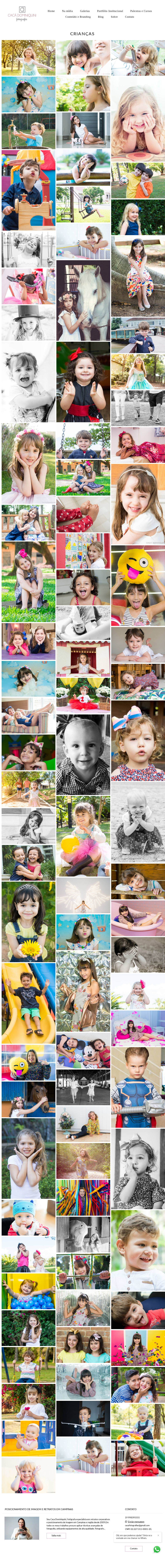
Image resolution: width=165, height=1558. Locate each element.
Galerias (85, 11)
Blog (101, 16)
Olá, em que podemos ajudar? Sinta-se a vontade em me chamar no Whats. (134, 1537)
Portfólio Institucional (110, 11)
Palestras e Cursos (141, 11)
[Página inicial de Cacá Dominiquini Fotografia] (23, 14)
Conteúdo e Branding (78, 16)
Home (51, 11)
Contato (129, 16)
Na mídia (67, 11)
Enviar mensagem (136, 1522)
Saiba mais (56, 1536)
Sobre (114, 16)
